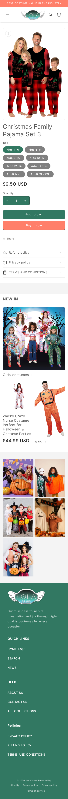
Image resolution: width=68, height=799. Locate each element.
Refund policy (30, 785)
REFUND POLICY (20, 745)
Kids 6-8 (35, 149)
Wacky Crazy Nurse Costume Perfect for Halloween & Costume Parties (17, 425)
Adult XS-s (39, 166)
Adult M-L (14, 174)
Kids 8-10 (13, 158)
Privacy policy (49, 785)
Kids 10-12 (37, 158)
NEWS (12, 668)
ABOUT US (15, 693)
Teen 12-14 (14, 166)
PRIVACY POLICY (20, 736)
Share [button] (10, 238)
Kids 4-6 (13, 149)
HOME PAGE (16, 649)
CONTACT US (17, 702)
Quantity (8, 193)
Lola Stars (31, 780)
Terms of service (36, 790)
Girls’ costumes (16, 375)
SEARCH (14, 658)
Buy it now (34, 225)
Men (38, 442)
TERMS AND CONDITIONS (26, 755)
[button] (7, 14)
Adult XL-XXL (40, 174)
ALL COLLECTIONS (22, 711)
